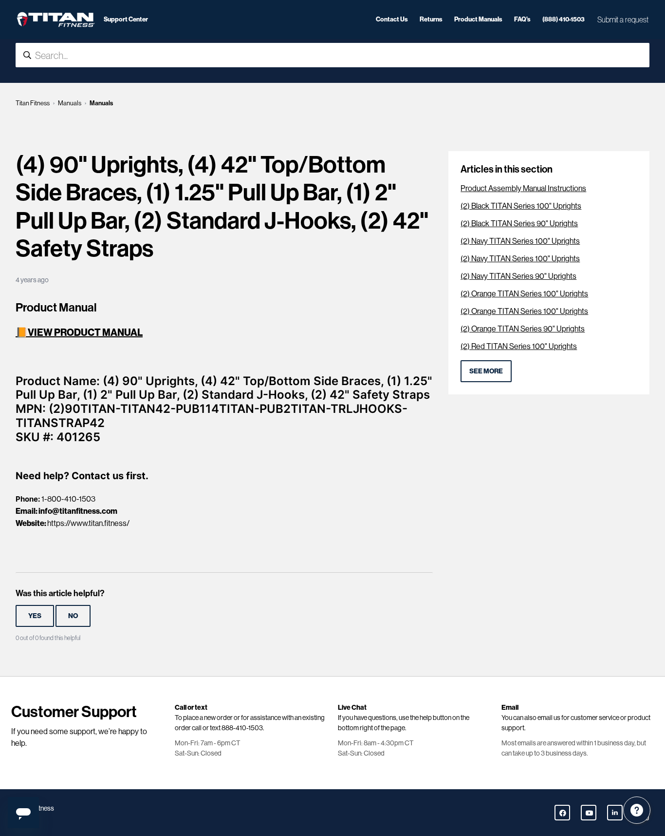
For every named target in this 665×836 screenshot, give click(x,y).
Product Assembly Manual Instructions (523, 188)
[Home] (56, 19)
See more (486, 371)
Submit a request (622, 19)
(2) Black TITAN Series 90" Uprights (519, 223)
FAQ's (522, 19)
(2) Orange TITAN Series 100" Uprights (524, 293)
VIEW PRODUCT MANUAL (85, 332)
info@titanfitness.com (77, 511)
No (73, 615)
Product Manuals (478, 19)
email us (548, 717)
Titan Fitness (33, 103)
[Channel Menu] (636, 810)
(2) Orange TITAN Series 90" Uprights (523, 328)
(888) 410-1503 (563, 19)
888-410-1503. (243, 728)
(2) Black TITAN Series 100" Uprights (521, 206)
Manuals (69, 103)
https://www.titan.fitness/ (88, 523)
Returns (431, 19)
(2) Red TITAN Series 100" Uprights (519, 346)
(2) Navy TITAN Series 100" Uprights (520, 241)
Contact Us (392, 19)
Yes (34, 615)
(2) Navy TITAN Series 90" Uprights (518, 276)
